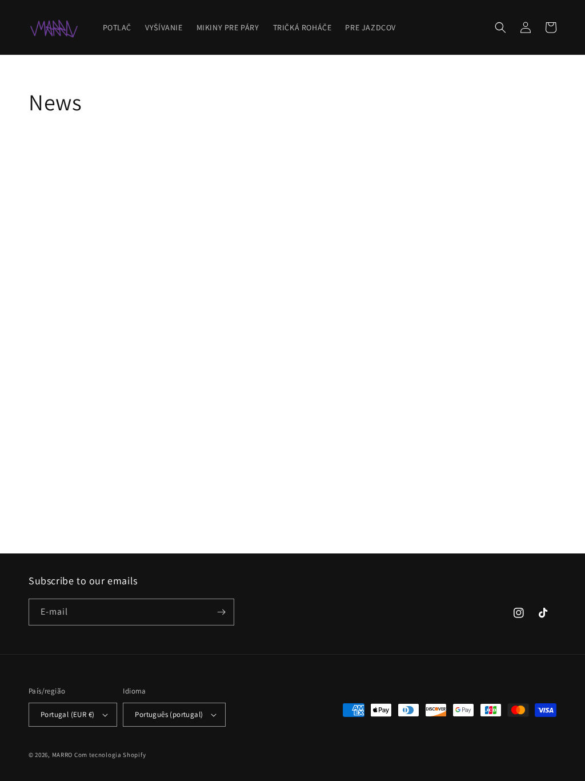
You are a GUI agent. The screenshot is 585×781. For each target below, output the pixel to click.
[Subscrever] (221, 612)
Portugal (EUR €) (67, 714)
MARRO (62, 755)
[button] (500, 27)
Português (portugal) (169, 714)
